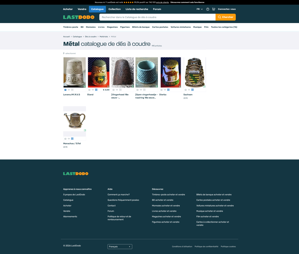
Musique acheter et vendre (209, 211)
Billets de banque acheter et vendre (214, 194)
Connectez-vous (227, 9)
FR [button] (198, 9)
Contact (112, 205)
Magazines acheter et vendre (166, 216)
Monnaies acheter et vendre (166, 205)
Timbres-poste (70, 27)
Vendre (82, 9)
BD (82, 27)
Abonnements (70, 216)
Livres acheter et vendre (164, 211)
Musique (197, 27)
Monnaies (91, 27)
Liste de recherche (137, 9)
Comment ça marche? (119, 194)
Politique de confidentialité (206, 246)
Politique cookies (228, 246)
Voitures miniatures (181, 27)
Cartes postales (160, 27)
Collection (115, 9)
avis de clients (162, 2)
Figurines (125, 27)
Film (206, 27)
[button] (213, 9)
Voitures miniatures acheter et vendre (215, 205)
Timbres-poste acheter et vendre (168, 194)
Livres (101, 27)
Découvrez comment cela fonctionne (187, 2)
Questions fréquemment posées (123, 200)
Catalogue (97, 9)
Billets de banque (141, 27)
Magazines (112, 27)
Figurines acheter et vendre (165, 222)
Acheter (68, 9)
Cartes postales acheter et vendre (213, 200)
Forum (157, 9)
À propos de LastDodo (74, 194)
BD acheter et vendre (162, 200)
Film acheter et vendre (207, 216)
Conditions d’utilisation (182, 246)
